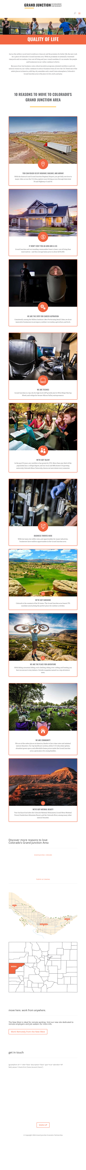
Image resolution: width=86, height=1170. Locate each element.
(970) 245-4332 (48, 1141)
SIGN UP (43, 1125)
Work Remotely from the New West (28, 1031)
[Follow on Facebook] (41, 1147)
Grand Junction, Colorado (43, 855)
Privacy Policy (71, 1141)
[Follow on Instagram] (49, 1147)
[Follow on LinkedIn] (36, 1147)
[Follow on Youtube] (45, 1147)
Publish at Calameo (43, 879)
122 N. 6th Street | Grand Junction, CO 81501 (26, 1141)
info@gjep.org (60, 1141)
